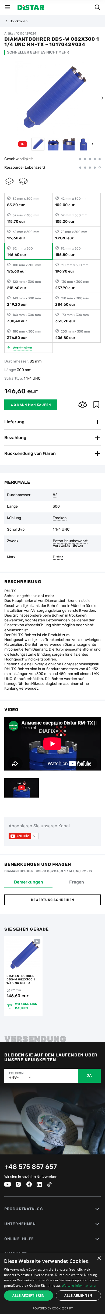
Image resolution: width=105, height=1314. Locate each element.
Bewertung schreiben (52, 900)
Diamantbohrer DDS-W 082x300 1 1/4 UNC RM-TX (20, 979)
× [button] (99, 1258)
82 (55, 495)
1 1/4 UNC (61, 529)
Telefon (16, 1073)
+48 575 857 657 (30, 1166)
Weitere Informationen (79, 1285)
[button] (102, 98)
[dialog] (52, 1283)
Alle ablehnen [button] (78, 1295)
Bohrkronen (18, 21)
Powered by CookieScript (53, 1308)
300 (56, 506)
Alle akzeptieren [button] (28, 1295)
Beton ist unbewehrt (70, 541)
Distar (58, 557)
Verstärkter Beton (68, 545)
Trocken (59, 518)
